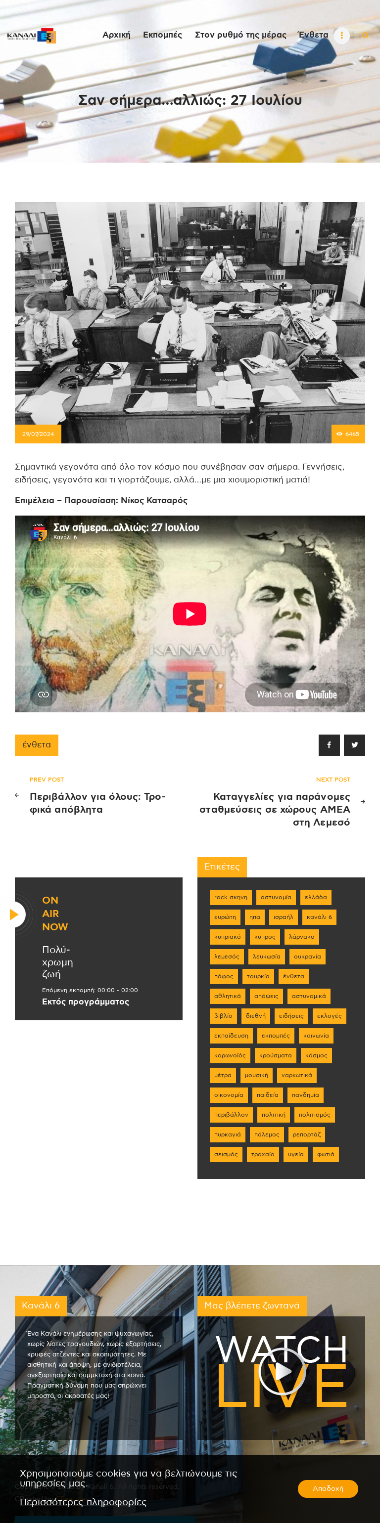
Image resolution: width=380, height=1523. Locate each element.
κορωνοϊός (230, 1055)
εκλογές (329, 1016)
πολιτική (273, 1115)
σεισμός (226, 1154)
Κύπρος (265, 937)
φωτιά (325, 1154)
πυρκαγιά (227, 1134)
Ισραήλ (283, 917)
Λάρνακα (302, 937)
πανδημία (305, 1095)
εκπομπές (276, 1036)
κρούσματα (275, 1055)
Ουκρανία (307, 956)
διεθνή (256, 1016)
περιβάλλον (231, 1115)
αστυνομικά (309, 996)
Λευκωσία (267, 956)
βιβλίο (223, 1016)
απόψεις (266, 996)
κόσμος (316, 1055)
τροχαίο (263, 1154)
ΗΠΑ (254, 917)
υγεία (296, 1154)
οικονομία (228, 1095)
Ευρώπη (225, 917)
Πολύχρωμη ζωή (57, 962)
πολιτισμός (315, 1115)
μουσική (256, 1075)
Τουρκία (258, 976)
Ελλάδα (316, 897)
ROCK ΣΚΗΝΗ (230, 897)
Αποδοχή (328, 1488)
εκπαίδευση (231, 1036)
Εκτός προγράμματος (85, 1002)
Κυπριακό (227, 937)
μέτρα (223, 1075)
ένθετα (36, 745)
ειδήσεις (291, 1016)
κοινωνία (316, 1036)
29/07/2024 (38, 434)
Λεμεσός (226, 956)
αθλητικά (227, 996)
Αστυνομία (276, 897)
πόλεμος (267, 1134)
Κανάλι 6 (319, 917)
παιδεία (268, 1095)
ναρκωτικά (297, 1075)
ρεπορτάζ (307, 1134)
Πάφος (224, 976)
